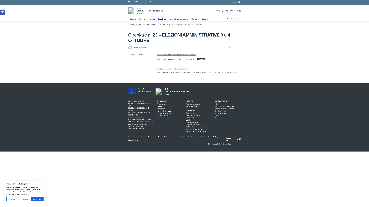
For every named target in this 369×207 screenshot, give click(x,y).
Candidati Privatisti (192, 124)
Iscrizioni (189, 120)
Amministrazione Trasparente (139, 137)
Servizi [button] (142, 19)
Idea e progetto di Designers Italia (219, 144)
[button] (2, 12)
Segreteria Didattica (192, 122)
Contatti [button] (195, 19)
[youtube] (237, 11)
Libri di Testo (190, 118)
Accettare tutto (37, 199)
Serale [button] (205, 19)
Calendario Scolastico (193, 115)
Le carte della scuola (164, 113)
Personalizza (12, 199)
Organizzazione (162, 115)
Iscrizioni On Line (220, 113)
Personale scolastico (193, 104)
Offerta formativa (191, 113)
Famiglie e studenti (192, 106)
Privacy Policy (133, 140)
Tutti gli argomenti (233, 19)
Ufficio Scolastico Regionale (224, 106)
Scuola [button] (133, 19)
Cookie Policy (213, 137)
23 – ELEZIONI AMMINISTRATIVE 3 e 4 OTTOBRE (177, 59)
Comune (218, 118)
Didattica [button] (162, 19)
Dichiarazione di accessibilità (174, 137)
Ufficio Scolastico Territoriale (224, 109)
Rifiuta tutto (24, 199)
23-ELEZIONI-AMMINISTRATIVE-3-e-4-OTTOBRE (176, 55)
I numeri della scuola (164, 111)
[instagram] (240, 11)
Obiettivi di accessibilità (196, 137)
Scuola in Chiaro (220, 111)
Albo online (157, 137)
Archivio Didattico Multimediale (196, 131)
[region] (25, 192)
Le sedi (159, 106)
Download (201, 59)
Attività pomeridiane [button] (178, 19)
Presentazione (162, 104)
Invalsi (217, 115)
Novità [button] (152, 19)
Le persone (161, 109)
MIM (216, 104)
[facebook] (235, 11)
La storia (160, 118)
